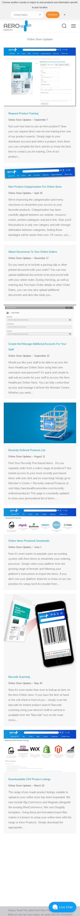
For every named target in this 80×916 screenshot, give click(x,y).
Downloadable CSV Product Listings (29, 779)
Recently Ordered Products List (26, 450)
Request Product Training (23, 113)
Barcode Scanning (19, 676)
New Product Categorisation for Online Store (35, 186)
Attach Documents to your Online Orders (32, 251)
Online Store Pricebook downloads (28, 540)
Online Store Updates (19, 119)
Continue (52, 14)
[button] (62, 907)
